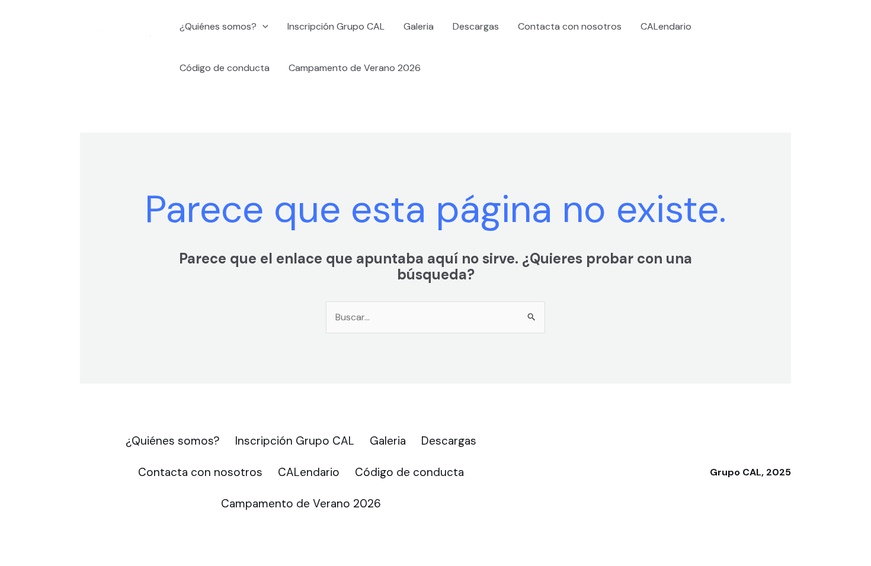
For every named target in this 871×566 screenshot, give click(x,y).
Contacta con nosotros (570, 26)
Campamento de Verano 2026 (355, 68)
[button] (262, 26)
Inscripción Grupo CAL (336, 26)
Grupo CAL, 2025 (750, 472)
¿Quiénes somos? (218, 26)
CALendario (666, 26)
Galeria (419, 26)
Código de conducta (225, 68)
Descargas (476, 26)
